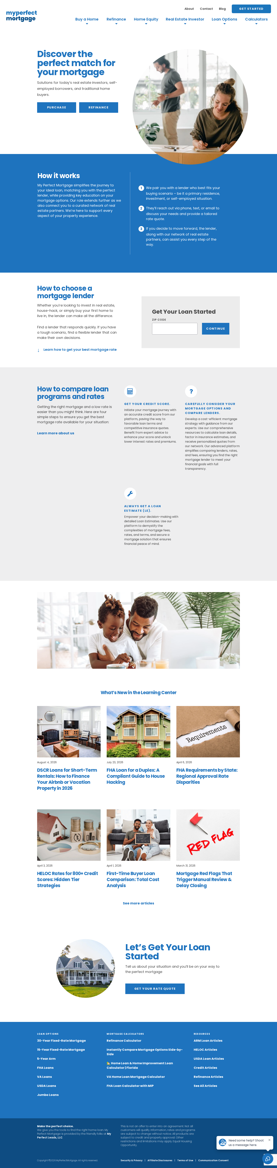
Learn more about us (55, 433)
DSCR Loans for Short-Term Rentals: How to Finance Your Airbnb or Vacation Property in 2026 (67, 779)
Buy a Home (87, 19)
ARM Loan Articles (208, 1040)
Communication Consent (213, 1160)
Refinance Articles (208, 1077)
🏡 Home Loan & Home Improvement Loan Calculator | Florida (140, 1065)
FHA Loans (45, 1068)
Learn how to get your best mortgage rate (77, 349)
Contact (206, 9)
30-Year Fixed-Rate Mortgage (61, 1040)
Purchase (56, 107)
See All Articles (205, 1086)
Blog (222, 9)
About (189, 9)
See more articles (138, 903)
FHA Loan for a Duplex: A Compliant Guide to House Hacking (136, 776)
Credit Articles (205, 1068)
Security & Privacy (131, 1160)
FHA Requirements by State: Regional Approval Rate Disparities (207, 776)
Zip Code (159, 319)
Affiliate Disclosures (160, 1160)
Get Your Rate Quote (155, 989)
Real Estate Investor (185, 19)
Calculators (256, 19)
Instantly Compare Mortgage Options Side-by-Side (145, 1052)
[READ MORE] (69, 731)
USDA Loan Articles (209, 1059)
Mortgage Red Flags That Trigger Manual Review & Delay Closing (204, 879)
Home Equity (146, 19)
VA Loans (44, 1077)
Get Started (251, 9)
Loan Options (224, 19)
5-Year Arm (46, 1059)
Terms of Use (185, 1160)
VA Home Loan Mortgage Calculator (136, 1077)
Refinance (116, 19)
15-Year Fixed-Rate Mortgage (61, 1050)
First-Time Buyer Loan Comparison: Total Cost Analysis (133, 879)
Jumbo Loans (48, 1095)
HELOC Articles (205, 1050)
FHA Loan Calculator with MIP (130, 1086)
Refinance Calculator (124, 1040)
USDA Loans (46, 1086)
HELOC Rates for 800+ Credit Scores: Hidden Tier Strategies (67, 879)
